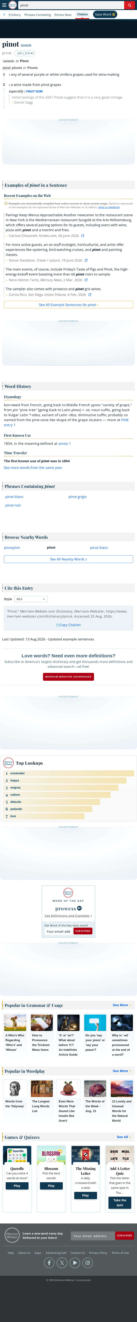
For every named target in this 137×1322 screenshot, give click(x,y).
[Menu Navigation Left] (4, 14)
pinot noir (13, 505)
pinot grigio (77, 496)
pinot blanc (14, 496)
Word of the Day (68, 900)
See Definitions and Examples (67, 916)
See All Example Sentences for (67, 304)
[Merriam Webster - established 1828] (13, 5)
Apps (38, 1252)
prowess (65, 908)
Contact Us (78, 1252)
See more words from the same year (33, 467)
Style (8, 599)
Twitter (62, 1263)
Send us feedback (109, 207)
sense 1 (64, 443)
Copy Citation (70, 625)
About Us (24, 1252)
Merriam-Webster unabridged (68, 677)
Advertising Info (56, 1252)
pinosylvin (12, 547)
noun (26, 45)
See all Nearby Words (67, 559)
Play (17, 1186)
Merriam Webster (12, 1235)
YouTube (75, 1263)
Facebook (49, 1263)
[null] (79, 908)
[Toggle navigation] (4, 5)
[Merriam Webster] (68, 893)
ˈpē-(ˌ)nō (23, 53)
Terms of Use (120, 1252)
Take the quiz (119, 1202)
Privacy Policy (98, 1252)
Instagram (87, 1263)
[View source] (83, 235)
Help (11, 1252)
